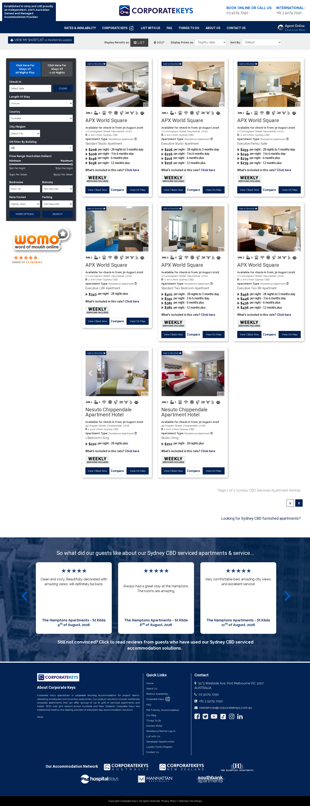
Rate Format (17, 197)
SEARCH (57, 214)
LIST (141, 43)
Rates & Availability (80, 28)
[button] (90, 84)
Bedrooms (16, 182)
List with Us (153, 736)
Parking (47, 197)
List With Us (150, 28)
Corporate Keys (115, 28)
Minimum (41, 160)
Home (149, 683)
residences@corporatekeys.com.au (225, 708)
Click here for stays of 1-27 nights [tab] (57, 69)
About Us (213, 28)
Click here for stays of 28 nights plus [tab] (25, 69)
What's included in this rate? (112, 170)
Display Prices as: (182, 42)
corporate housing (86, 695)
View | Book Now (97, 189)
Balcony (47, 182)
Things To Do (188, 28)
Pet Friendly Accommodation (162, 710)
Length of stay (19, 96)
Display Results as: (116, 42)
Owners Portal (154, 725)
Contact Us (236, 28)
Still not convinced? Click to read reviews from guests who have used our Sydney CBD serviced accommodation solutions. (155, 645)
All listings (196, 800)
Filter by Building (25, 141)
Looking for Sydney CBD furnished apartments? (261, 518)
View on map (137, 189)
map (160, 43)
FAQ (169, 28)
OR (11, 141)
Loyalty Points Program (159, 746)
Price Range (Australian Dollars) (30, 156)
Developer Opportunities (160, 741)
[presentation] (25, 595)
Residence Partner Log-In (160, 731)
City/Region (17, 126)
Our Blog (151, 715)
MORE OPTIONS (25, 214)
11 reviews (34, 262)
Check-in (15, 81)
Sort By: (235, 42)
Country (14, 111)
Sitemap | (184, 800)
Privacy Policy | (170, 800)
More (40, 716)
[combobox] (41, 148)
